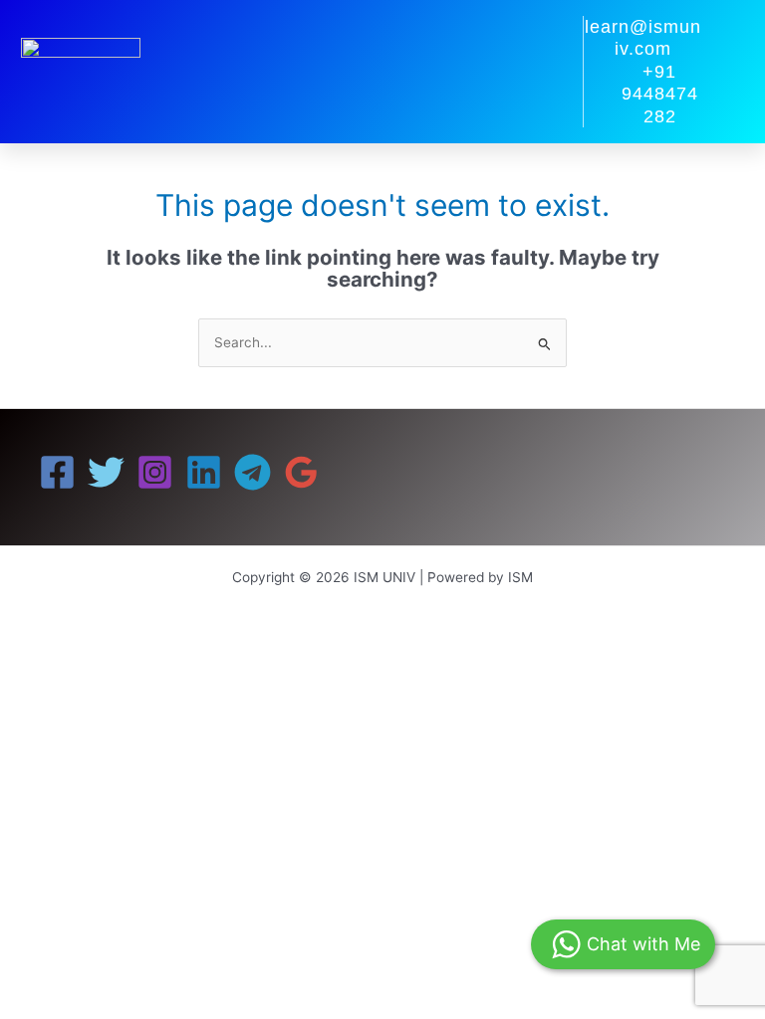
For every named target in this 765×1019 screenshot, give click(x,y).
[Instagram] (154, 472)
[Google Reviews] (301, 472)
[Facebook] (57, 472)
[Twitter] (106, 472)
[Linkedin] (203, 472)
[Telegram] (252, 472)
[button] (548, 72)
